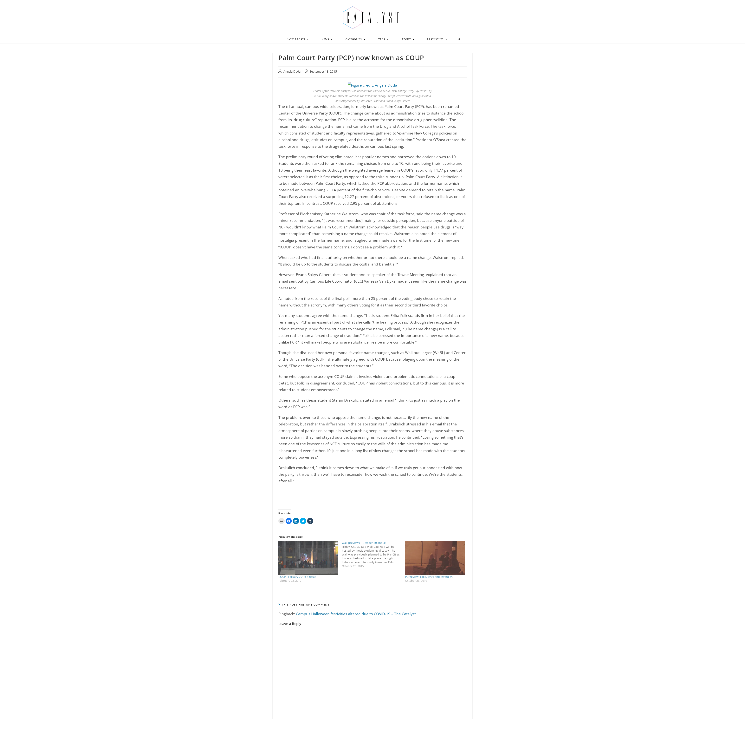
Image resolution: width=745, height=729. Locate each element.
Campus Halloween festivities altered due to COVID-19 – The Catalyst (356, 613)
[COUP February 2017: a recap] (308, 558)
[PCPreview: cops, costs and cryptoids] (435, 558)
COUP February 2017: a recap (297, 577)
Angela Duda (292, 71)
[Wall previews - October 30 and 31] (373, 554)
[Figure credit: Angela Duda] (372, 84)
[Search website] (459, 39)
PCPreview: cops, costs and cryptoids (429, 577)
